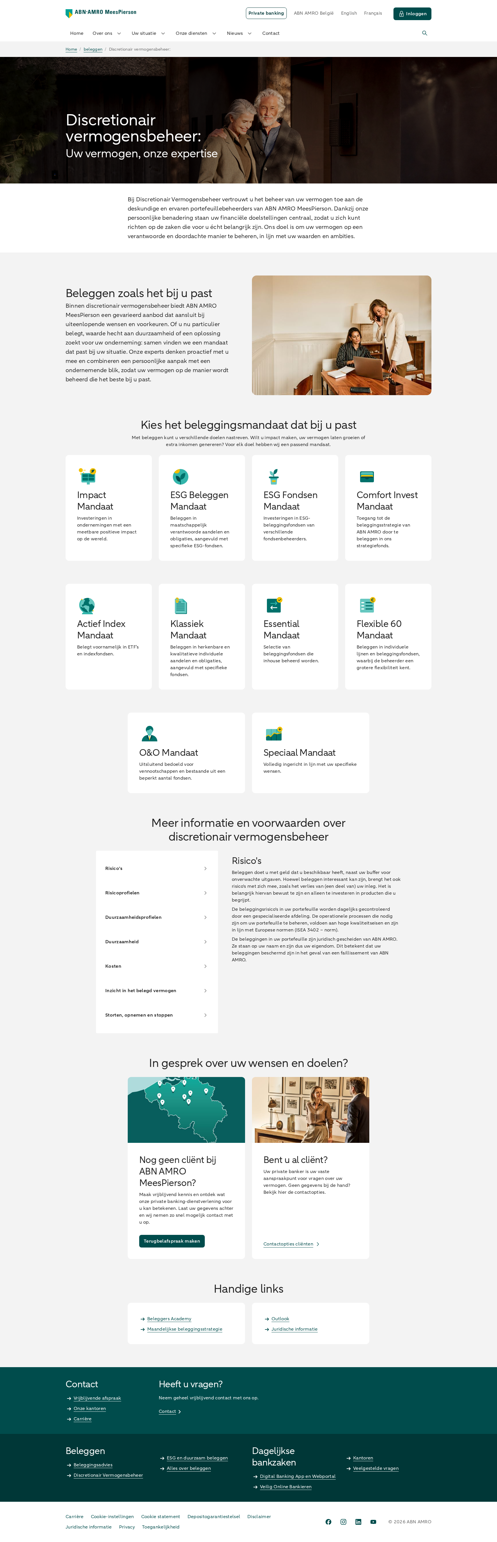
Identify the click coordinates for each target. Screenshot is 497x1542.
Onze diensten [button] (191, 33)
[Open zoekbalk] (425, 33)
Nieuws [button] (235, 33)
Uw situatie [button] (144, 33)
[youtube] (373, 1521)
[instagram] (343, 1521)
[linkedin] (358, 1521)
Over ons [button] (102, 33)
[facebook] (328, 1521)
